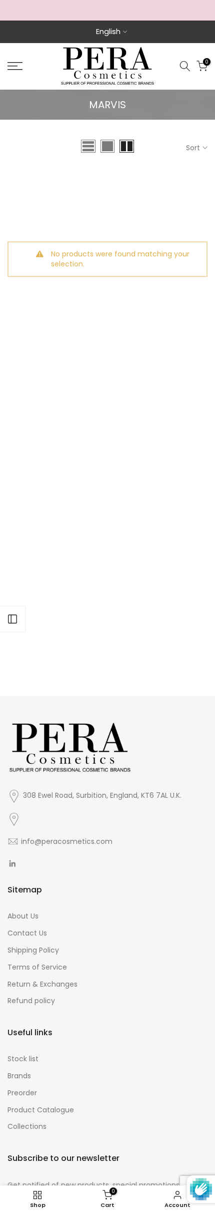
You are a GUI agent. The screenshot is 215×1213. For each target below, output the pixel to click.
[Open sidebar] (12, 619)
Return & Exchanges (43, 984)
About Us (23, 916)
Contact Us (27, 933)
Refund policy (31, 1001)
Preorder (22, 1093)
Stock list (23, 1059)
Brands (19, 1076)
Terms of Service (37, 967)
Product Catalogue (41, 1110)
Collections (27, 1126)
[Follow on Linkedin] (12, 863)
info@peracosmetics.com (66, 841)
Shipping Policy (33, 950)
